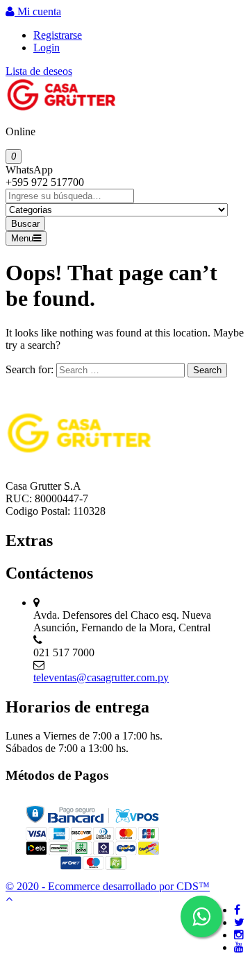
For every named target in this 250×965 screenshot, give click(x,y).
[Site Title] (61, 108)
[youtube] (239, 947)
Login (46, 47)
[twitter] (239, 922)
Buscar (25, 224)
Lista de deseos (39, 71)
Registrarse (57, 35)
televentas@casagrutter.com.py (101, 677)
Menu (22, 238)
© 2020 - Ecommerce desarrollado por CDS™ (108, 886)
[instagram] (239, 935)
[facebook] (237, 910)
